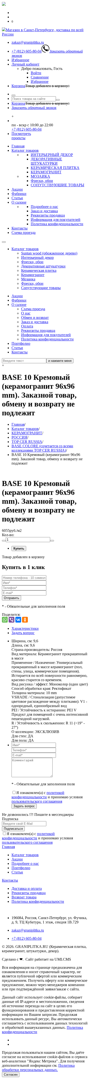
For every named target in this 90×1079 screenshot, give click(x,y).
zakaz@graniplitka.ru (28, 930)
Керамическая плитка (38, 270)
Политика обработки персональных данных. (38, 1067)
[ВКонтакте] (18, 620)
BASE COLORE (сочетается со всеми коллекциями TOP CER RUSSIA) (42, 448)
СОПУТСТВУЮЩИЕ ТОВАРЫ (57, 185)
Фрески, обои (42, 181)
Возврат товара (24, 897)
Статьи (17, 198)
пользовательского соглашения (37, 801)
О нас (25, 313)
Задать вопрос (23, 633)
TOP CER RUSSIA (27, 442)
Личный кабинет (25, 64)
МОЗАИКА (40, 176)
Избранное (20, 60)
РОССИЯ (19, 437)
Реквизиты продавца (48, 215)
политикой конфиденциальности (38, 795)
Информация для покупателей (55, 220)
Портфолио (21, 343)
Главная (18, 146)
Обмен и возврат (35, 317)
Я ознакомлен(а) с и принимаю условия (47, 797)
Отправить (11, 598)
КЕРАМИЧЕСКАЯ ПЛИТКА (55, 168)
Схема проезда (24, 232)
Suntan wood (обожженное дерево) (49, 253)
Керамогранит (32, 275)
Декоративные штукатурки (43, 266)
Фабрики (19, 194)
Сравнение (40, 77)
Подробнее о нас (44, 207)
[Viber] (11, 620)
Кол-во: (8, 535)
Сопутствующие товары (41, 288)
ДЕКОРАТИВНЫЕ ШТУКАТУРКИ (46, 161)
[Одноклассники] (25, 620)
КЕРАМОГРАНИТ (46, 172)
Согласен (11, 1074)
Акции (17, 189)
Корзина (18, 86)
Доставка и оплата (27, 888)
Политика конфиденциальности (57, 224)
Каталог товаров (25, 150)
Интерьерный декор (37, 257)
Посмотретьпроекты (21, 136)
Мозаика (28, 279)
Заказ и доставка (44, 211)
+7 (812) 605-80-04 (27, 129)
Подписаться (13, 828)
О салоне (19, 202)
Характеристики (25, 628)
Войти (36, 73)
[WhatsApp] (5, 620)
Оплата (27, 326)
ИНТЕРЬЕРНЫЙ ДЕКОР (52, 155)
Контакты (20, 228)
